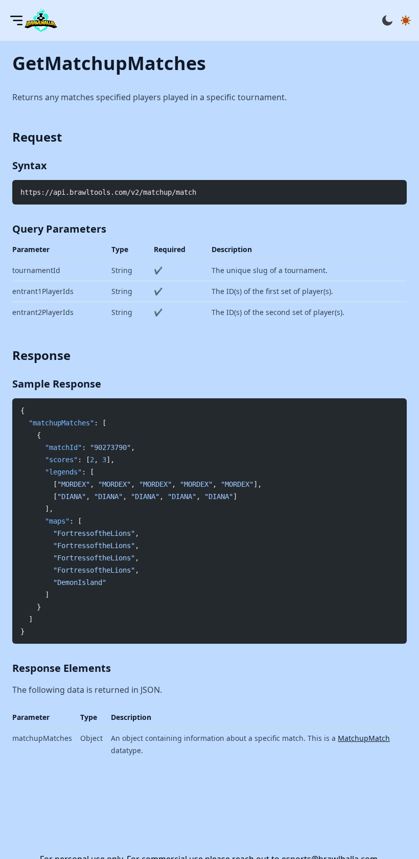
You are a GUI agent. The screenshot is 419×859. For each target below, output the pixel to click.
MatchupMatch (364, 738)
